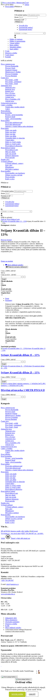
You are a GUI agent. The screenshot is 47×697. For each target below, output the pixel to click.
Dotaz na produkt (7, 261)
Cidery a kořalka (6, 105)
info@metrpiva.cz (12, 584)
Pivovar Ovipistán (11, 74)
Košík (7, 626)
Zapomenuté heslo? (25, 29)
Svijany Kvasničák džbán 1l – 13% (20, 355)
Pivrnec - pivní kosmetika (14, 115)
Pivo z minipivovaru (8, 64)
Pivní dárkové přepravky (13, 146)
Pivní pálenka (5, 111)
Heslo (16, 17)
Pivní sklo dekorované (13, 124)
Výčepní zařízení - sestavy (14, 163)
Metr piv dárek (10, 152)
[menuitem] (27, 3)
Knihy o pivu (9, 179)
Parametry (8, 300)
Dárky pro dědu (10, 136)
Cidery (7, 109)
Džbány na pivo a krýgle (13, 175)
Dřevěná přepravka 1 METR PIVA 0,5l (23, 390)
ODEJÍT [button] (32, 694)
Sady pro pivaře (10, 154)
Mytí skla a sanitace (12, 169)
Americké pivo (10, 95)
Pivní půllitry (5, 120)
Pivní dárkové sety (11, 150)
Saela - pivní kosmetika (13, 119)
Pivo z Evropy (10, 93)
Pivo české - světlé (11, 80)
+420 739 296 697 (7, 580)
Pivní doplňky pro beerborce (15, 173)
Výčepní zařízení (7, 161)
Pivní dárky (5, 128)
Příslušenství (9, 167)
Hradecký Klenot (11, 70)
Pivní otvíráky (10, 177)
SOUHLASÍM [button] (17, 694)
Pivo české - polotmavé (13, 82)
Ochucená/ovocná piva (9, 103)
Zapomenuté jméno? (26, 27)
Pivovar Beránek (11, 76)
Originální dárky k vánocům (15, 138)
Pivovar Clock (10, 68)
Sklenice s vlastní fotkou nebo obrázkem (19, 126)
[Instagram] (39, 673)
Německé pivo (10, 87)
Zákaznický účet (11, 618)
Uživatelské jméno (20, 15)
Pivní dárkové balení (8, 148)
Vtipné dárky (9, 140)
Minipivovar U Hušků (13, 72)
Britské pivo (9, 91)
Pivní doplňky (6, 171)
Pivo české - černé (11, 84)
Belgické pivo (10, 89)
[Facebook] (38, 671)
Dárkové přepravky (12, 156)
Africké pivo (9, 101)
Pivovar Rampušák (11, 66)
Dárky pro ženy (10, 132)
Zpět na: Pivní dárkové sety (10, 219)
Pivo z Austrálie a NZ (12, 99)
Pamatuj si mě (19, 20)
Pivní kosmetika (6, 113)
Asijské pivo (9, 97)
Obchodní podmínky (12, 622)
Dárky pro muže (11, 130)
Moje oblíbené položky (13, 628)
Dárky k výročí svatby (13, 144)
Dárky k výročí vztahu (13, 142)
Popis (7, 298)
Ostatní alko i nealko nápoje (14, 107)
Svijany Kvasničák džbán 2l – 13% (20, 372)
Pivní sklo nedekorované (13, 122)
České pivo (5, 78)
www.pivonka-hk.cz (8, 594)
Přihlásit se (18, 22)
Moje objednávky (11, 620)
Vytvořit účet (23, 25)
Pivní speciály (10, 157)
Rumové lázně (10, 117)
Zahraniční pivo (6, 85)
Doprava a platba (11, 624)
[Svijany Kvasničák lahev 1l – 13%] (13, 221)
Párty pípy (8, 165)
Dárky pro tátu (10, 134)
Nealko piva (5, 159)
